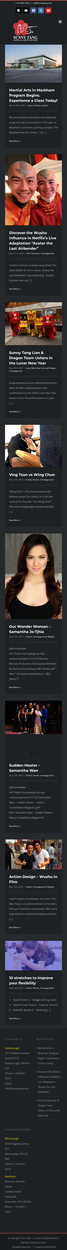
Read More (14, 141)
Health (45, 105)
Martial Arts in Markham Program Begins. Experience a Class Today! (33, 95)
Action (31, 105)
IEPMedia (51, 1246)
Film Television (33, 253)
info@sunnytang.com (42, 3)
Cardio (29, 479)
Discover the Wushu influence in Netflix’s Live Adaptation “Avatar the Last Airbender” (49, 1081)
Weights (51, 636)
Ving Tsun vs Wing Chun (32, 475)
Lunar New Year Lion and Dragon (41, 368)
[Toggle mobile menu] (60, 21)
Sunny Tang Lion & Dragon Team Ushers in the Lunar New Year (31, 358)
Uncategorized (47, 253)
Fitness (37, 105)
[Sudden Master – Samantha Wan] (33, 717)
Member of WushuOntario (33, 1242)
